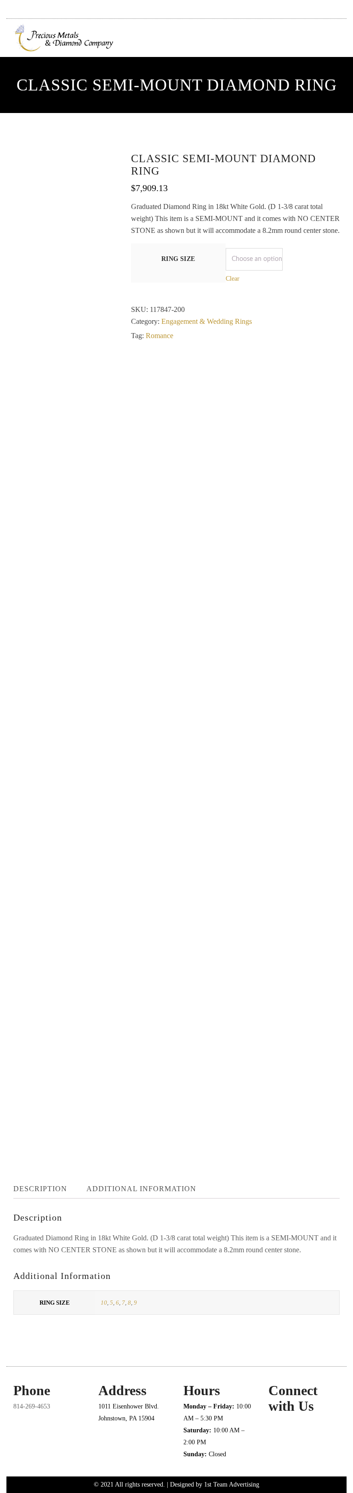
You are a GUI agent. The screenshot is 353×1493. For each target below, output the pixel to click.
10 (104, 1302)
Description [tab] (40, 1189)
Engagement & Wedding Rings (206, 321)
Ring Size (178, 258)
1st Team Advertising (231, 1484)
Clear (232, 278)
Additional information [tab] (141, 1189)
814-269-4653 (31, 1406)
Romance (159, 335)
